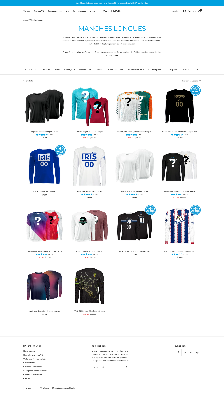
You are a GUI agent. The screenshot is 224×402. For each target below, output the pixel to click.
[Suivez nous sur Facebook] (178, 352)
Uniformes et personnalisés (34, 359)
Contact (26, 378)
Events (92, 11)
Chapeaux (173, 70)
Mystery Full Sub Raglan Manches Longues (134, 131)
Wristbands (186, 70)
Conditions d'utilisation (32, 374)
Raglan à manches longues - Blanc (134, 191)
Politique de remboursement (35, 370)
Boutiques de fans (55, 11)
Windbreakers (85, 70)
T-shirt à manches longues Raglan (76, 52)
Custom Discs (29, 362)
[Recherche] (190, 11)
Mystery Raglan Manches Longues (89, 131)
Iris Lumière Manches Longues (89, 191)
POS (53, 388)
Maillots (99, 70)
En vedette (46, 70)
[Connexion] (194, 11)
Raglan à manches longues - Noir (44, 131)
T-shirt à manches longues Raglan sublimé (112, 52)
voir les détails (143, 3)
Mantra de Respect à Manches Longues (44, 311)
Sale (197, 70)
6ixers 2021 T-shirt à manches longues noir (179, 131)
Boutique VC (38, 11)
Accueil (25, 20)
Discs (57, 70)
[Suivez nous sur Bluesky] (197, 352)
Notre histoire (29, 351)
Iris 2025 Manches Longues (44, 191)
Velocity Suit (69, 70)
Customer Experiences (32, 366)
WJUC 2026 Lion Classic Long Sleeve (89, 311)
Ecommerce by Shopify (66, 388)
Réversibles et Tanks (136, 70)
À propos (82, 11)
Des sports (70, 11)
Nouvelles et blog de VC (33, 355)
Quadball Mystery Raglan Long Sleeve (179, 191)
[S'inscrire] (126, 367)
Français (175, 11)
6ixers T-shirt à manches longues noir (179, 251)
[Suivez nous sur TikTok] (191, 352)
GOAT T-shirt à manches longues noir (134, 251)
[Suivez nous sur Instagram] (184, 352)
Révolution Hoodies (115, 70)
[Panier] (199, 11)
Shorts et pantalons (156, 70)
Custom (26, 11)
